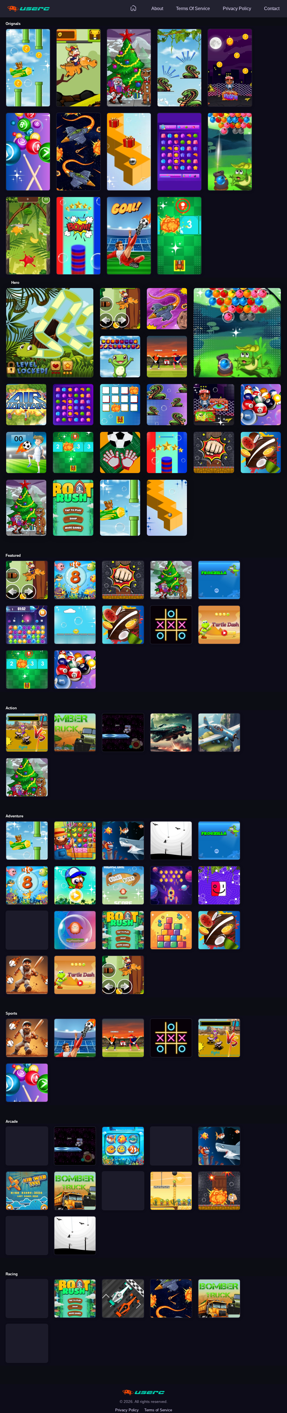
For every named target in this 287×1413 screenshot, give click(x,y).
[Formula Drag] (27, 1281)
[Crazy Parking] (27, 1326)
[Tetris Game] (27, 1219)
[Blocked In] (171, 1129)
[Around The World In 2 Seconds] (27, 918)
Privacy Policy (127, 1410)
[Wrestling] (123, 1174)
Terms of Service (158, 1410)
